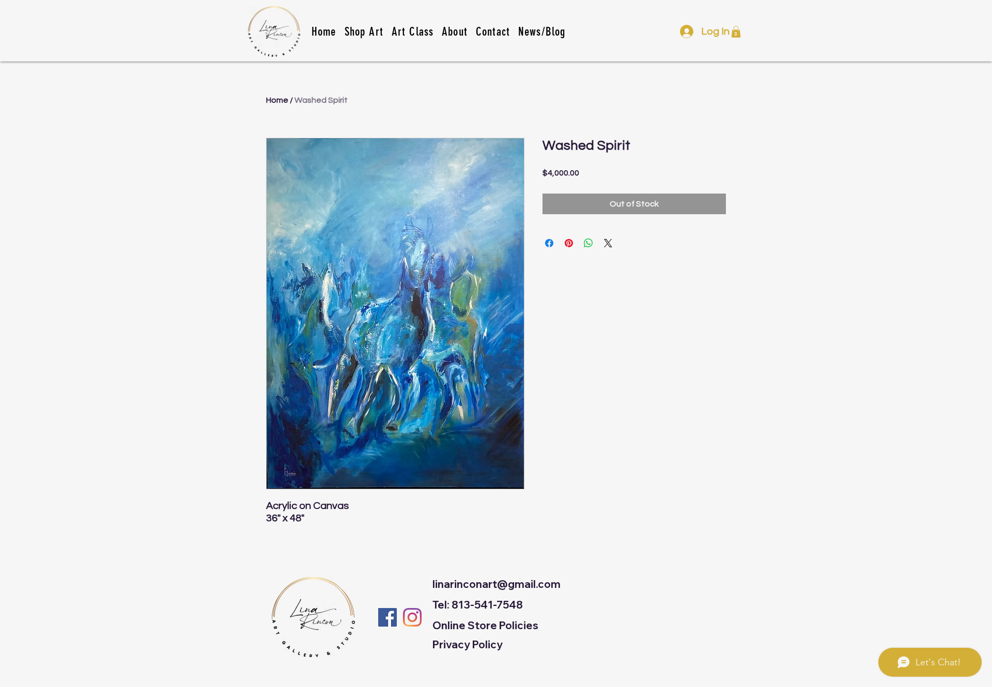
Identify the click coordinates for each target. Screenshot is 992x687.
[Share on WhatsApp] (588, 243)
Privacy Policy (467, 644)
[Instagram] (412, 617)
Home (277, 100)
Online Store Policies (485, 625)
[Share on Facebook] (549, 243)
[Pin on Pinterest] (569, 243)
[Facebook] (387, 617)
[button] (413, 32)
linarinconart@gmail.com (496, 584)
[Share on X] (608, 243)
